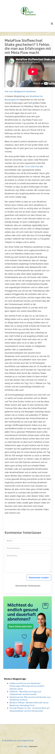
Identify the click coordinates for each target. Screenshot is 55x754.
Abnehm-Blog (22, 746)
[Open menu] (52, 23)
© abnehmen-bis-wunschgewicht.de (17, 740)
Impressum (33, 746)
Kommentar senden (39, 577)
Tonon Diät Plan (32, 166)
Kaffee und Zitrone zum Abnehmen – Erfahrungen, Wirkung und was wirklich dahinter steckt (27, 686)
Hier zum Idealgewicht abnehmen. (20, 91)
